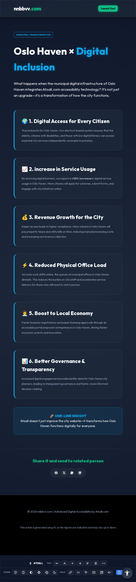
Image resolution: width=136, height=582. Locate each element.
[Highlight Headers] (78, 572)
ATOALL (38, 563)
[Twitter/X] (64, 473)
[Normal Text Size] (64, 563)
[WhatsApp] (72, 473)
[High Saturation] (46, 572)
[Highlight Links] (70, 572)
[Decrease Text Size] (56, 563)
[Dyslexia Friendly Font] (88, 563)
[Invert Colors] (38, 572)
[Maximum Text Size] (80, 563)
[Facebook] (56, 473)
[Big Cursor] (86, 572)
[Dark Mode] (54, 572)
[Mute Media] (109, 572)
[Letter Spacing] (103, 563)
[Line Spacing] (95, 563)
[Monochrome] (31, 572)
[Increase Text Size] (72, 563)
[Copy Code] (119, 572)
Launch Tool (108, 8)
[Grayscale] (23, 572)
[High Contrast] (15, 572)
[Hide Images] (101, 572)
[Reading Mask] (93, 572)
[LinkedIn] (80, 473)
